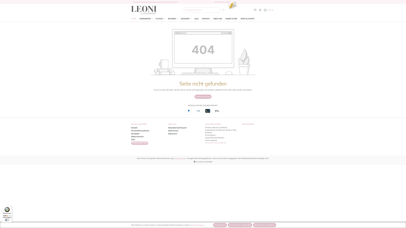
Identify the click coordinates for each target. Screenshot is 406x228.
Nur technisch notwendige (240, 225)
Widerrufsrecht (137, 137)
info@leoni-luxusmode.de (215, 143)
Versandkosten (180, 158)
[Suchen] (223, 10)
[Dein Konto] (260, 10)
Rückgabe (135, 134)
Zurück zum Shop (203, 97)
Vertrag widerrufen (139, 143)
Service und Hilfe (139, 124)
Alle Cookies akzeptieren (264, 225)
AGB (133, 140)
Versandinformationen (140, 131)
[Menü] (10, 207)
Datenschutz (173, 131)
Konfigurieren (220, 225)
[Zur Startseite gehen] (143, 10)
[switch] (7, 220)
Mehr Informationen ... (197, 225)
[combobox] (202, 10)
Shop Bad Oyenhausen (177, 128)
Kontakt (134, 128)
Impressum (172, 134)
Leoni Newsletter (213, 124)
